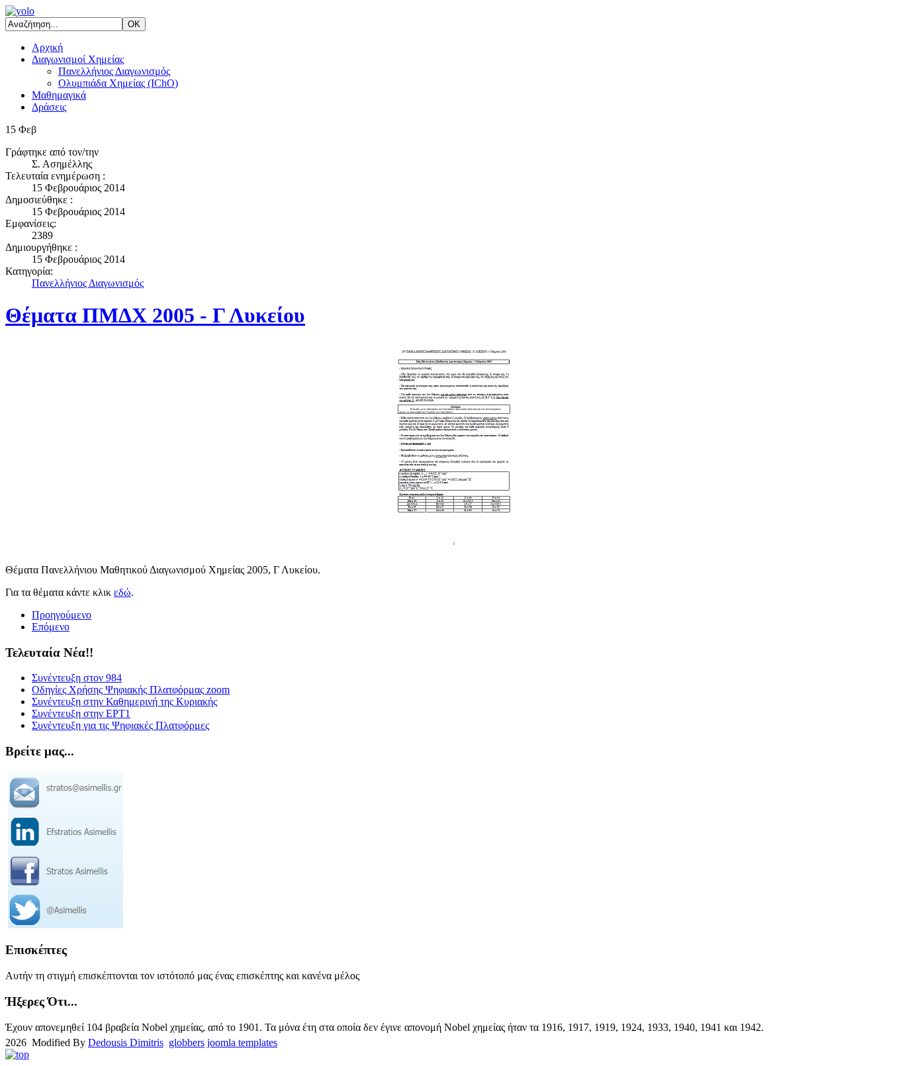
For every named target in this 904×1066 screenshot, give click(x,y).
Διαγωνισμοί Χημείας (78, 59)
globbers (186, 1042)
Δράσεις (49, 107)
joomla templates (242, 1042)
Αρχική (47, 47)
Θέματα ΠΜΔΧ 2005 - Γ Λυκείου (155, 315)
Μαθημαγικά (59, 95)
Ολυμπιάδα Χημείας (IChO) (118, 83)
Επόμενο (50, 626)
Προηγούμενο (61, 614)
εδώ (122, 592)
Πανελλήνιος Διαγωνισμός (114, 71)
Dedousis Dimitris (125, 1042)
